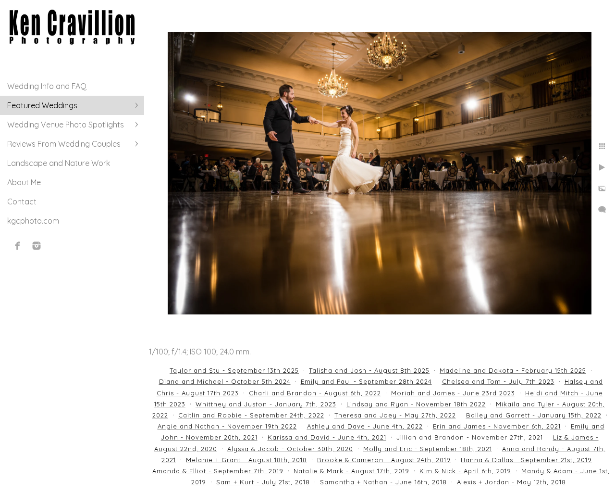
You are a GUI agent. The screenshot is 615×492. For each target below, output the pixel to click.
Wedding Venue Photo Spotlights (65, 124)
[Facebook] (18, 246)
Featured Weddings (42, 105)
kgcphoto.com (33, 221)
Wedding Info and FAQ (46, 86)
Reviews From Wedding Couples (64, 144)
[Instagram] (36, 246)
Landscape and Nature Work (58, 163)
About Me (24, 182)
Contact (22, 201)
